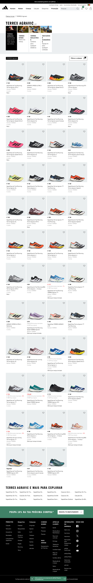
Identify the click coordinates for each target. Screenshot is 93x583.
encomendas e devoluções (70, 5)
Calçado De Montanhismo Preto (79, 496)
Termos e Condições (63, 579)
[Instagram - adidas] (81, 531)
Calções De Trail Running (25, 496)
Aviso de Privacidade (51, 579)
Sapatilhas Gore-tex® (52, 500)
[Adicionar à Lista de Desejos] (22, 65)
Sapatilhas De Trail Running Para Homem (12, 500)
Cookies (42, 579)
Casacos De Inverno (64, 496)
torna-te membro (82, 5)
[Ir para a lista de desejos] (86, 9)
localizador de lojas (53, 5)
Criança (28, 8)
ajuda (61, 5)
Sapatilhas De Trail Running (12, 492)
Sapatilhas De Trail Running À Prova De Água (12, 496)
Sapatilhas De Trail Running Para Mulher (26, 492)
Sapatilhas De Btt (52, 496)
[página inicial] (5, 8)
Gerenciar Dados (34, 579)
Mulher (20, 8)
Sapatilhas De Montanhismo (37, 492)
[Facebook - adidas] (81, 526)
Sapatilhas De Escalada (51, 492)
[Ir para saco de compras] (91, 9)
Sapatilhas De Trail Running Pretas (81, 492)
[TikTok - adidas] (81, 546)
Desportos (45, 8)
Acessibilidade (73, 579)
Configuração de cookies (22, 579)
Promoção (54, 8)
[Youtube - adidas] (81, 550)
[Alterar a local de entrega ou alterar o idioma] (89, 5)
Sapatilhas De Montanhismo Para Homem (39, 496)
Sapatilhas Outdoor (67, 499)
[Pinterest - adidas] (81, 541)
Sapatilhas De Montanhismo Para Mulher (39, 500)
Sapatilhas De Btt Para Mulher (80, 500)
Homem (12, 8)
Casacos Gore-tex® (65, 492)
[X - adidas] (81, 536)
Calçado (36, 8)
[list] (37, 58)
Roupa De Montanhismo (24, 500)
